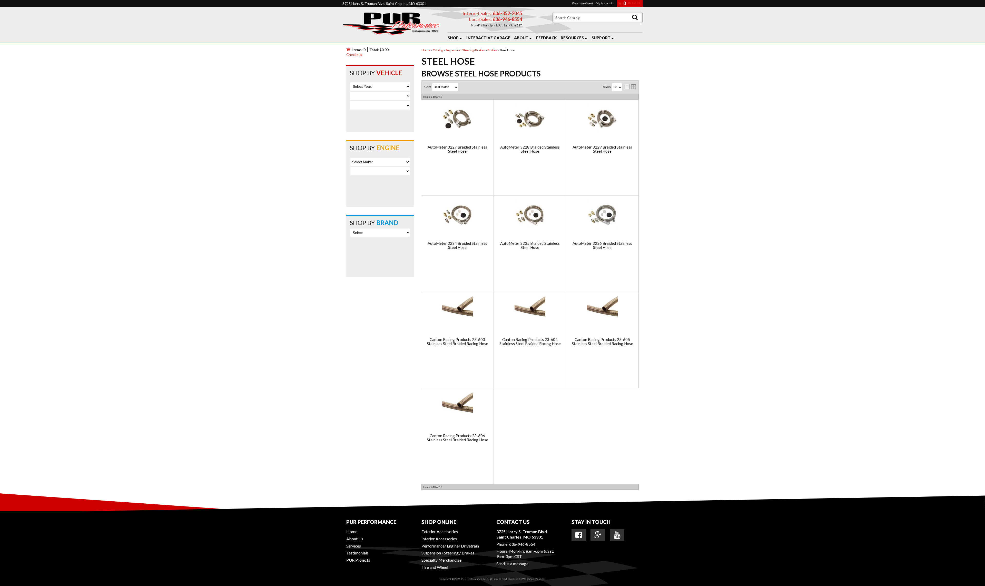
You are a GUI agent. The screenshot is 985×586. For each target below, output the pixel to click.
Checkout (354, 54)
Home (351, 531)
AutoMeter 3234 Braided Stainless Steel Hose (457, 245)
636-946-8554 (522, 544)
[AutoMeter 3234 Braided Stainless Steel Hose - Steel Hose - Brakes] (457, 215)
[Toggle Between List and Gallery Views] (630, 86)
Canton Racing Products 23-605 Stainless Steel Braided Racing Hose (602, 341)
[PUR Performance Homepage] (391, 25)
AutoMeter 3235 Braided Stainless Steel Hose (530, 245)
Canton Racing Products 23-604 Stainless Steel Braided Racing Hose (530, 341)
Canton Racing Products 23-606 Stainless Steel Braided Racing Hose (457, 438)
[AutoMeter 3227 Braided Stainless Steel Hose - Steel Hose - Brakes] (457, 119)
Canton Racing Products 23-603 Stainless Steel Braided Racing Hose (457, 341)
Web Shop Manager (533, 578)
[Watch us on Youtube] (617, 535)
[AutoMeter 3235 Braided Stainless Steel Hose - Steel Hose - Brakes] (530, 215)
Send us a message (512, 563)
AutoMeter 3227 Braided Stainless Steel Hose (457, 149)
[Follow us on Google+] (598, 535)
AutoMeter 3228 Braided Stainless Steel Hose (530, 149)
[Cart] (349, 49)
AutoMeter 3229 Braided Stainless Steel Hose (602, 149)
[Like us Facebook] (578, 535)
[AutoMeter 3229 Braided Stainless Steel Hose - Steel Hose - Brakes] (602, 119)
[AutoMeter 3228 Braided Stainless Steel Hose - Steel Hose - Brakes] (530, 119)
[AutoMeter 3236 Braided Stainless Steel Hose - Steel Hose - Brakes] (602, 215)
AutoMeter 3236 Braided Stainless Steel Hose (602, 245)
